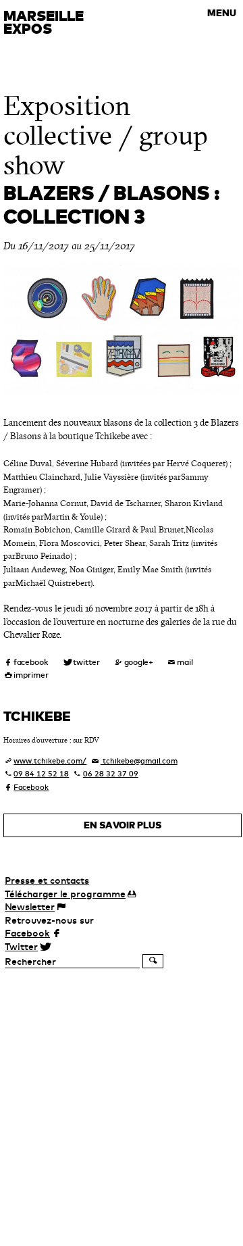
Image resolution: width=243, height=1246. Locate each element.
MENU (221, 13)
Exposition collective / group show (105, 135)
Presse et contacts (47, 880)
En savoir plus (122, 825)
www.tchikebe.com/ (50, 761)
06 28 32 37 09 (110, 773)
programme (65, 894)
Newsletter (30, 907)
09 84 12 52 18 (41, 773)
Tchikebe (37, 716)
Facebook (31, 787)
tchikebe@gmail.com (139, 761)
